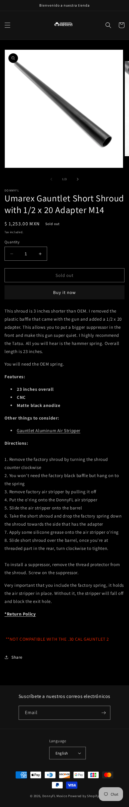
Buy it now (64, 292)
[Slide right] (77, 179)
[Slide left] (51, 179)
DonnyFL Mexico (55, 796)
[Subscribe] (103, 713)
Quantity (12, 242)
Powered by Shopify (83, 796)
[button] (7, 25)
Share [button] (16, 657)
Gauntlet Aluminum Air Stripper (48, 430)
